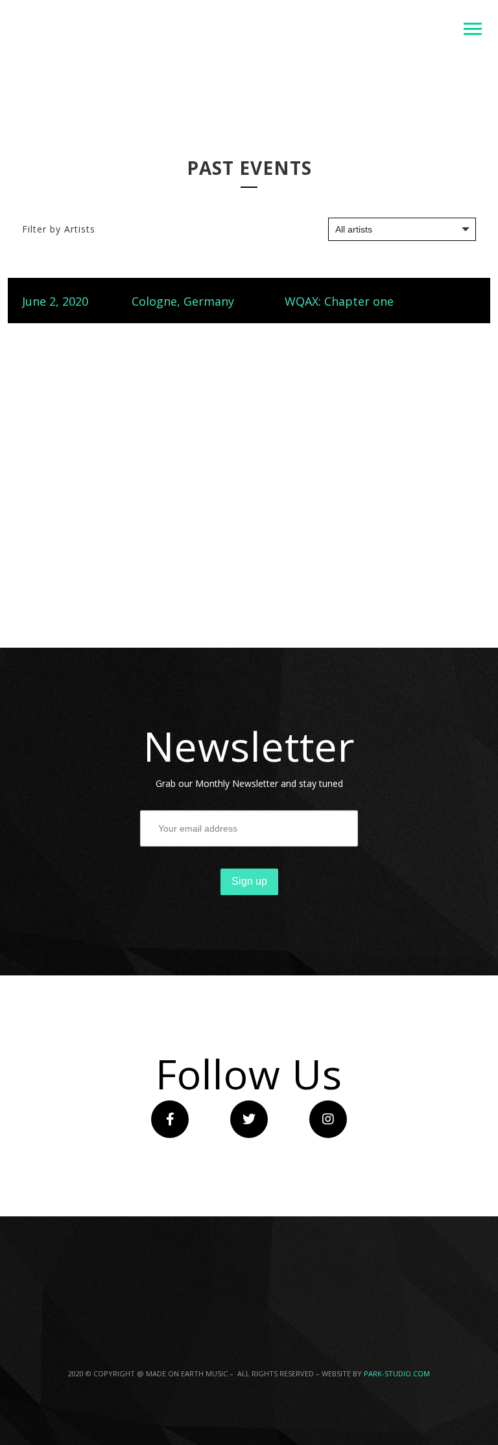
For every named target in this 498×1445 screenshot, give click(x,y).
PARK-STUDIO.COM (397, 1373)
